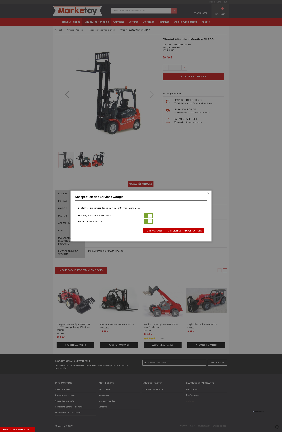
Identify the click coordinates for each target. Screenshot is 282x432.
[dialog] (141, 216)
